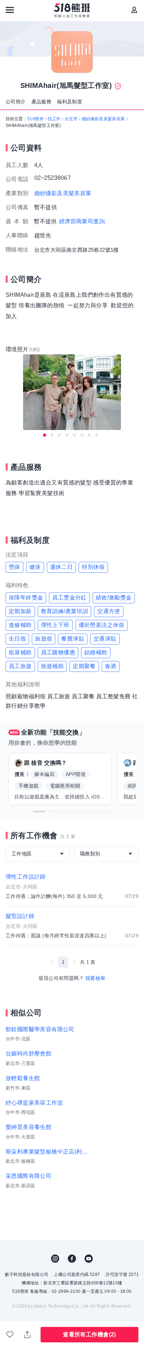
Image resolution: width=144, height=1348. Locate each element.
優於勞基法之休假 (101, 625)
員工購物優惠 (58, 652)
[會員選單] (134, 10)
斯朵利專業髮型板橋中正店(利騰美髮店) (49, 1152)
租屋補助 (20, 652)
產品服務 (41, 101)
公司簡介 (16, 101)
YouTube (89, 1258)
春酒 (110, 666)
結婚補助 (95, 652)
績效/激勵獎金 (114, 598)
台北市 (71, 118)
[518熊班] (72, 11)
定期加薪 (20, 611)
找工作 (54, 118)
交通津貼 (104, 639)
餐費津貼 (72, 639)
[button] (39, 811)
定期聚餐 (84, 666)
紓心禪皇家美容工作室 (34, 1103)
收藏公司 (10, 1334)
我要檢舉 (95, 978)
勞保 (14, 567)
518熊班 (35, 118)
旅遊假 (43, 639)
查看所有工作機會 (89, 1334)
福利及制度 (69, 101)
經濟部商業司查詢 (82, 221)
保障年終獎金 (26, 598)
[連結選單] (10, 10)
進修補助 (20, 625)
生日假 (17, 639)
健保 (35, 567)
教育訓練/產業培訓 (64, 611)
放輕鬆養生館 (23, 1078)
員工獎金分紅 (69, 598)
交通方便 (108, 611)
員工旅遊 (20, 666)
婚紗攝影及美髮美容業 (103, 118)
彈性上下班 (55, 625)
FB (72, 1258)
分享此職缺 (27, 1334)
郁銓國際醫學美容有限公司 (40, 1029)
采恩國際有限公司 (28, 1176)
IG (55, 1258)
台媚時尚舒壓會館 (28, 1054)
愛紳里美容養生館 (28, 1127)
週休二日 (61, 567)
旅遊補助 (52, 666)
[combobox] (38, 854)
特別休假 (93, 567)
